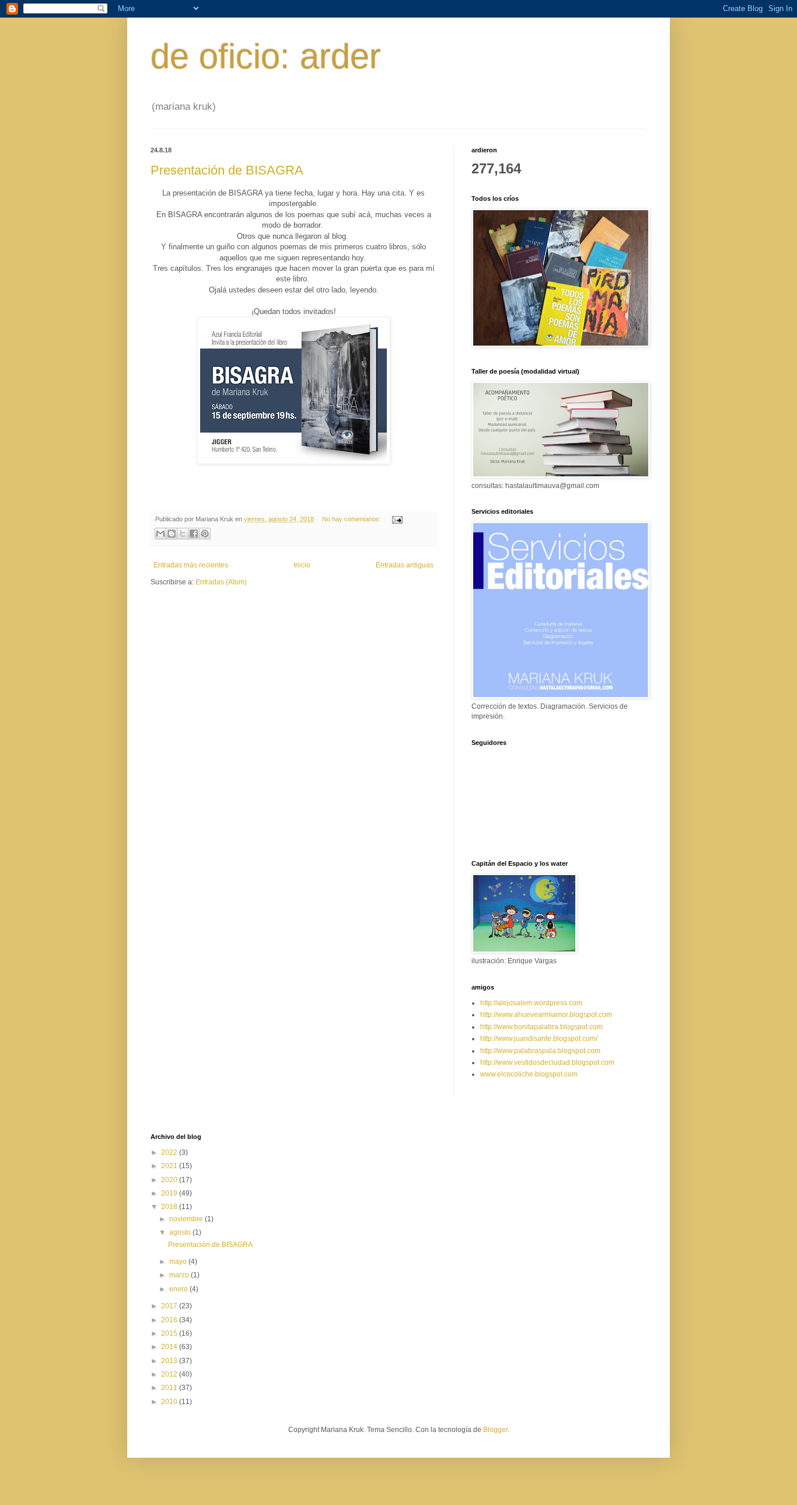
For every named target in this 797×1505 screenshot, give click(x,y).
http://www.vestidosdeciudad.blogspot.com (547, 1062)
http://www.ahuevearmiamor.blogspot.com (546, 1015)
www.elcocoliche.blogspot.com (529, 1074)
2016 (170, 1320)
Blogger (495, 1430)
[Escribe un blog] (171, 533)
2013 (170, 1361)
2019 (170, 1193)
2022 (170, 1152)
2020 (170, 1180)
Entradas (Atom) (221, 582)
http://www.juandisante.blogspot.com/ (538, 1038)
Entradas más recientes (190, 565)
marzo (180, 1275)
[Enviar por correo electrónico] (160, 533)
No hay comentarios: (352, 518)
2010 (170, 1402)
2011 (170, 1388)
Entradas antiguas (405, 565)
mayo (178, 1261)
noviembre (187, 1219)
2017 (170, 1306)
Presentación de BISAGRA (227, 170)
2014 (170, 1347)
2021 (170, 1166)
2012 (170, 1374)
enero (179, 1289)
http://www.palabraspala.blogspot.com (540, 1051)
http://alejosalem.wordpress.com (531, 1003)
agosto (181, 1232)
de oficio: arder (266, 56)
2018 (170, 1207)
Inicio (301, 565)
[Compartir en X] (182, 533)
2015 (170, 1333)
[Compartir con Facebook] (194, 533)
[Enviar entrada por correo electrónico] (396, 518)
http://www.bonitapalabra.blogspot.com (541, 1027)
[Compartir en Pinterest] (205, 533)
